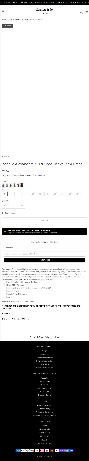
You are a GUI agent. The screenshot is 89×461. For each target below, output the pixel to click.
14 (11, 194)
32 (77, 194)
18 (26, 194)
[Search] (81, 11)
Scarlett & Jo (6, 156)
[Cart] (86, 11)
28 (63, 194)
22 (40, 194)
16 (18, 194)
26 (55, 194)
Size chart (6, 313)
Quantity (5, 201)
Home (4, 19)
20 (33, 194)
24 (48, 194)
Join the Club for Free (69, 2)
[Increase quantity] (22, 205)
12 (4, 194)
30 (70, 194)
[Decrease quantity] (4, 205)
